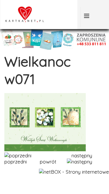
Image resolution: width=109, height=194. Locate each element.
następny (82, 155)
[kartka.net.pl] (23, 21)
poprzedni (15, 162)
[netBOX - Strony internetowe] (74, 172)
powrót (48, 162)
